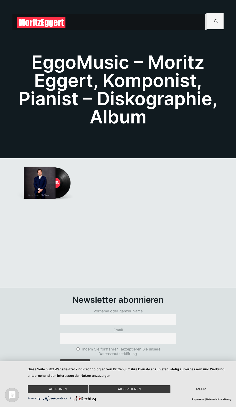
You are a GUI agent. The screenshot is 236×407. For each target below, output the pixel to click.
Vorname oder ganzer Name (118, 311)
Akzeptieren (129, 389)
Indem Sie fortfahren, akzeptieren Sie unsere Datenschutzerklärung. (120, 351)
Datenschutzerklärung (218, 399)
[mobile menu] (197, 22)
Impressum (198, 399)
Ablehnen (58, 389)
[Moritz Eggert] (41, 22)
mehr (201, 389)
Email (118, 330)
